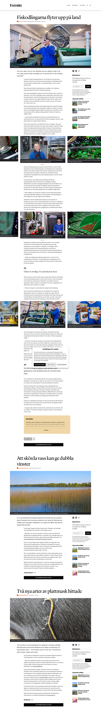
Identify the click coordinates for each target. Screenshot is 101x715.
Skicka (88, 86)
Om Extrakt (82, 5)
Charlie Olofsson (28, 572)
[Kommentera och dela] (17, 21)
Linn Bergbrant (28, 439)
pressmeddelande (37, 666)
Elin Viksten (27, 699)
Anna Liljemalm (28, 438)
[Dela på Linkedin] (76, 71)
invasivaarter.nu (51, 695)
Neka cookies (51, 364)
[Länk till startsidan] (16, 6)
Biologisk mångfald (23, 468)
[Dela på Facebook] (73, 71)
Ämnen (68, 5)
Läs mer (46, 430)
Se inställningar (61, 364)
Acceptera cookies (40, 364)
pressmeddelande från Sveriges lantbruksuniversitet (38, 539)
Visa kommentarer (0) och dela (44, 444)
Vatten (20, 21)
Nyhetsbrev (75, 5)
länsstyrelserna (44, 677)
